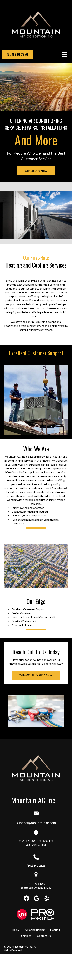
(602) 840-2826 (36, 865)
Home (15, 929)
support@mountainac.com (36, 823)
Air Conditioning (35, 929)
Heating (55, 929)
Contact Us (44, 935)
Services (26, 935)
